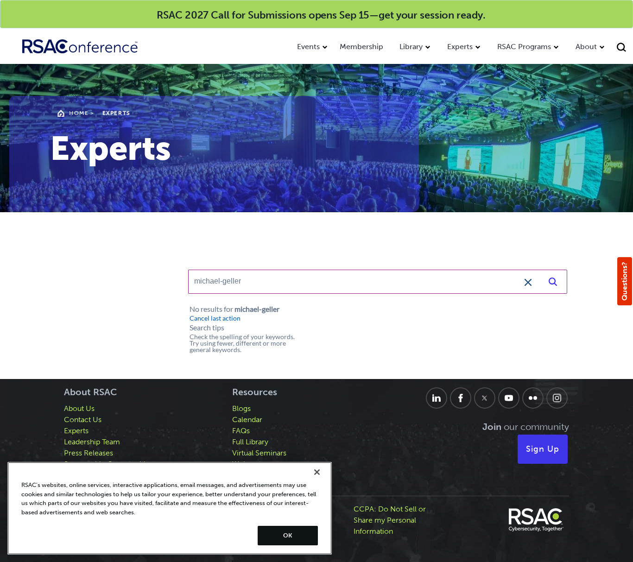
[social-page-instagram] (557, 398)
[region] (169, 508)
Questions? (624, 281)
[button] (528, 281)
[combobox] (364, 281)
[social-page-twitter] (484, 398)
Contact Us (82, 419)
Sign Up (542, 449)
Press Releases (88, 452)
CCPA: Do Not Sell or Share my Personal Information (390, 520)
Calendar (247, 419)
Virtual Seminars (259, 452)
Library (411, 46)
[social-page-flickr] (533, 398)
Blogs (241, 408)
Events (308, 46)
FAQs (241, 430)
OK (287, 535)
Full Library (250, 441)
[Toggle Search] (622, 48)
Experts (460, 46)
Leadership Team (92, 441)
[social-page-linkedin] (436, 398)
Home (79, 113)
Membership (361, 46)
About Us (79, 408)
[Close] (317, 472)
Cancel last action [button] (215, 318)
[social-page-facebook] (460, 398)
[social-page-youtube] (508, 398)
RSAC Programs (524, 46)
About (586, 46)
